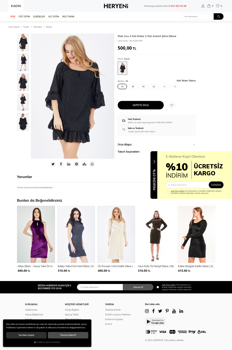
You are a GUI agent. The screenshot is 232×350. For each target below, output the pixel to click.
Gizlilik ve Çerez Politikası (118, 314)
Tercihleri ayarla (26, 335)
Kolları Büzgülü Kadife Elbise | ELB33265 (196, 266)
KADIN (16, 6)
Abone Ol (138, 287)
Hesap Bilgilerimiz (34, 314)
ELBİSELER (39, 16)
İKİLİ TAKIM (68, 16)
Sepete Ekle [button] (141, 105)
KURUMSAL (31, 304)
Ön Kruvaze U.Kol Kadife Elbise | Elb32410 (116, 266)
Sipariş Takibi (72, 314)
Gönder (216, 184)
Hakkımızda (31, 309)
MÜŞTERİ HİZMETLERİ (77, 304)
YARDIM (109, 304)
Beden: (123, 81)
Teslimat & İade (113, 309)
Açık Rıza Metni (177, 191)
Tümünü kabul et (68, 335)
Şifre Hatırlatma (73, 319)
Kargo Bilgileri (72, 309)
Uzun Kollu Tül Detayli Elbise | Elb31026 (156, 266)
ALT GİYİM (53, 16)
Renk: (124, 59)
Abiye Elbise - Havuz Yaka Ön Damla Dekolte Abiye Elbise (36, 266)
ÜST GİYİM (24, 16)
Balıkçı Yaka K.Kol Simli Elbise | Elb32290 (76, 266)
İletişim (28, 319)
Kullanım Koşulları (114, 319)
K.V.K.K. (108, 324)
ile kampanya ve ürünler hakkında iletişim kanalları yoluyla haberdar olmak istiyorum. (196, 192)
